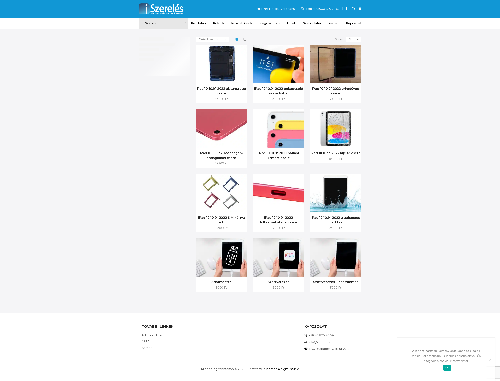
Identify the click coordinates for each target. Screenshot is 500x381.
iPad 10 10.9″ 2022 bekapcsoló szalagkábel (278, 91)
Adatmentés (221, 282)
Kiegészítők (268, 23)
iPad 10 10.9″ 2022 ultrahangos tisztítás (335, 220)
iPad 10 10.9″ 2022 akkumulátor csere (221, 91)
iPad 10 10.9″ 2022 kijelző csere (336, 153)
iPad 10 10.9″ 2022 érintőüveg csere (335, 91)
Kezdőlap (198, 23)
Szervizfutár (312, 23)
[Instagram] (353, 8)
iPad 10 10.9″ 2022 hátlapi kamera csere (278, 155)
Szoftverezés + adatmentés (335, 282)
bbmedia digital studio (282, 369)
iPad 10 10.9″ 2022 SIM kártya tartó (221, 220)
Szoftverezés (278, 282)
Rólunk (218, 23)
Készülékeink (241, 23)
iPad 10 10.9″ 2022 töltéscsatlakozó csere (278, 220)
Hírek (291, 23)
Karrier (333, 23)
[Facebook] (346, 8)
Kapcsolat (353, 23)
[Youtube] (360, 8)
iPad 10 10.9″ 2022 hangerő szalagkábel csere (221, 155)
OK (447, 367)
